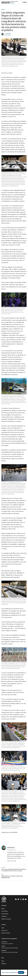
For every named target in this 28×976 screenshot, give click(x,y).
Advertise (3, 963)
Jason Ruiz (8, 34)
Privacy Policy (4, 913)
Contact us (4, 916)
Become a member (6, 919)
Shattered (9, 951)
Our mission (4, 911)
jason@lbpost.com (12, 850)
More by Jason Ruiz (11, 861)
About (2, 908)
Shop (2, 961)
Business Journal (5, 933)
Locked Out (7, 942)
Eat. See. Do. (4, 930)
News (2, 9)
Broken (9, 947)
